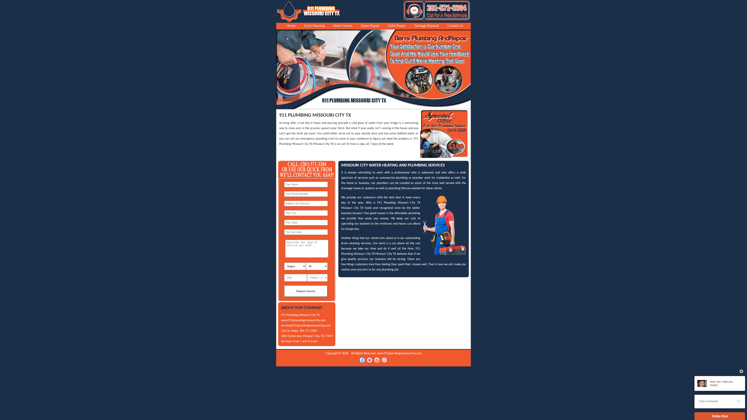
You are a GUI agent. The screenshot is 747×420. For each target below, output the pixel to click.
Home (291, 26)
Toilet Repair (397, 26)
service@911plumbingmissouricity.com (306, 325)
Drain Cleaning (314, 26)
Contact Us (455, 26)
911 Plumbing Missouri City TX (300, 315)
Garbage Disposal (426, 26)
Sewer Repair (370, 26)
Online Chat (720, 416)
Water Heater (342, 26)
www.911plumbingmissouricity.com (303, 320)
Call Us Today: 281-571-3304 (299, 330)
